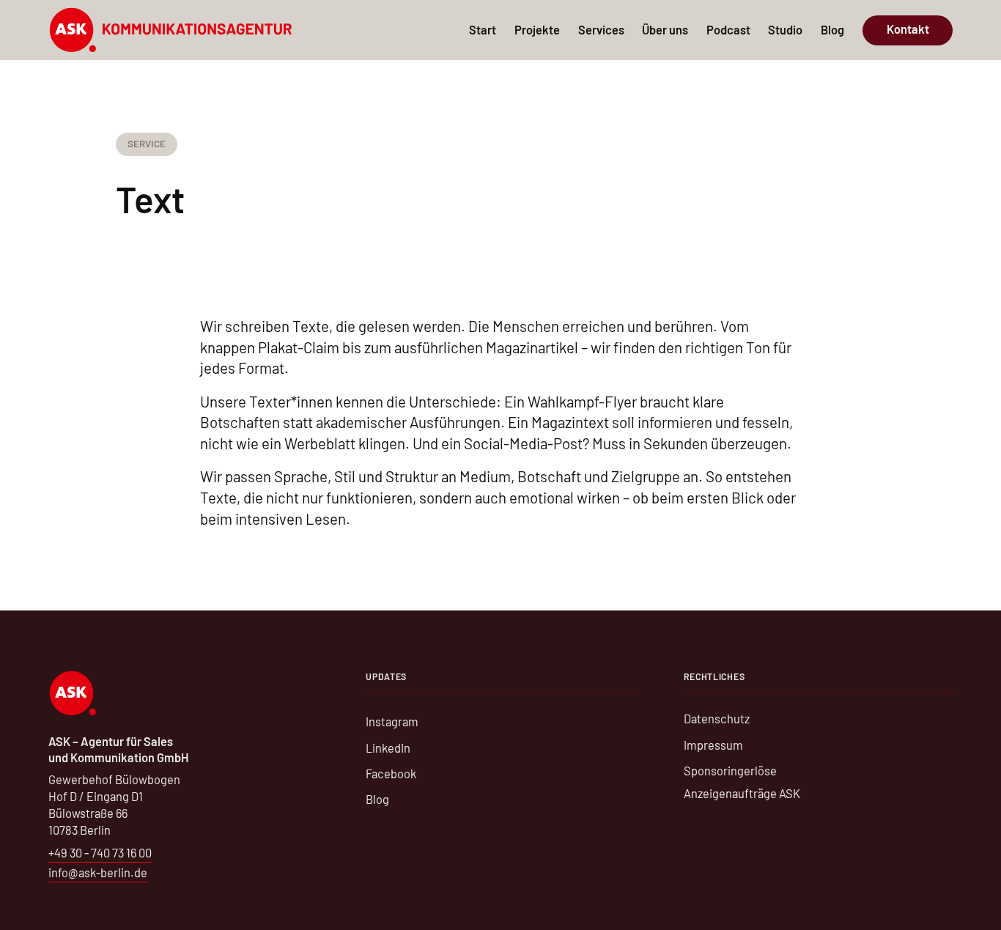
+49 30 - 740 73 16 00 (100, 853)
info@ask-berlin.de (97, 872)
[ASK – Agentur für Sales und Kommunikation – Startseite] (170, 30)
